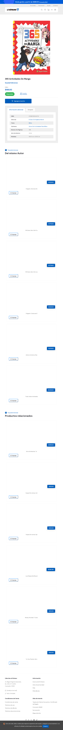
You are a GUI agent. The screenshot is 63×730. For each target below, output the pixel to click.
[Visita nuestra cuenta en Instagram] (28, 719)
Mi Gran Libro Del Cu (31, 230)
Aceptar (45, 726)
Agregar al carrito (19, 101)
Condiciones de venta (11, 702)
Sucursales (33, 5)
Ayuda (48, 5)
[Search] (42, 10)
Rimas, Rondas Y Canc (31, 617)
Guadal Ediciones (11, 83)
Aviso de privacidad (38, 685)
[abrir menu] (55, 10)
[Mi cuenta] (52, 10)
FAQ (34, 688)
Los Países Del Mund (31, 576)
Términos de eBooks (11, 708)
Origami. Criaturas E (31, 313)
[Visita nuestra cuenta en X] (31, 719)
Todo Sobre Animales (31, 396)
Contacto (55, 5)
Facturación (41, 5)
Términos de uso (10, 705)
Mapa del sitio (37, 713)
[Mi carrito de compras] (48, 10)
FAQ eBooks (36, 691)
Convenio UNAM (37, 707)
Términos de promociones (12, 711)
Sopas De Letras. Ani (31, 493)
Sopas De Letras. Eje (31, 534)
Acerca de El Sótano (39, 682)
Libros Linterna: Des (31, 355)
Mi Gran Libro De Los (31, 272)
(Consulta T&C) (43, 2)
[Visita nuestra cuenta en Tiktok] (36, 719)
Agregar (14, 193)
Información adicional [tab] (16, 110)
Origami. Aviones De (31, 189)
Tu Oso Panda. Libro (31, 659)
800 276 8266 (11, 693)
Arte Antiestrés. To (31, 451)
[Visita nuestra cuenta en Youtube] (34, 719)
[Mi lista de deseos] (45, 10)
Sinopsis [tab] (30, 110)
